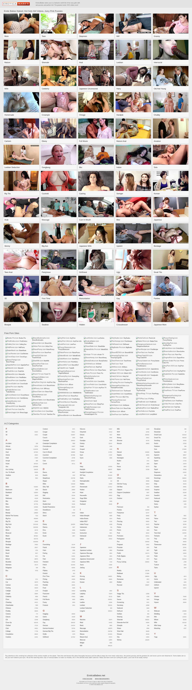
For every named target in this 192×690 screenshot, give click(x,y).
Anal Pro (20, 387)
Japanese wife (84, 562)
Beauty (8, 513)
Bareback (9, 492)
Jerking (82, 567)
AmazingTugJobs (116, 357)
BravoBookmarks (37, 340)
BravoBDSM (129, 352)
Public (119, 553)
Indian (82, 513)
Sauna (119, 599)
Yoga (155, 637)
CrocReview (24, 353)
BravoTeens (102, 370)
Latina (82, 599)
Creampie (46, 440)
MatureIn (20, 368)
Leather (82, 602)
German (45, 625)
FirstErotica (23, 341)
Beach (8, 510)
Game (45, 617)
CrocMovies (154, 372)
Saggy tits (120, 593)
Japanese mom (85, 556)
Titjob (156, 553)
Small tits (157, 437)
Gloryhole (83, 432)
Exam (45, 536)
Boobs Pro (22, 338)
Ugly (155, 576)
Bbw (7, 504)
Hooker (82, 489)
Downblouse (47, 510)
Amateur (8, 449)
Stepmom (157, 472)
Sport (156, 463)
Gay (44, 622)
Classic (8, 617)
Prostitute (120, 550)
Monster (119, 440)
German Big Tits (48, 631)
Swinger (156, 501)
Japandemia (155, 369)
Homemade (83, 487)
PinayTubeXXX (142, 357)
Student (156, 487)
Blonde (8, 539)
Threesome (157, 544)
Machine (82, 619)
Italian (82, 539)
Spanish (156, 455)
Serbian (119, 614)
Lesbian (82, 605)
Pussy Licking (121, 562)
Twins (156, 567)
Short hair (120, 631)
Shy (118, 637)
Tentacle (157, 536)
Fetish (45, 565)
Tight (155, 550)
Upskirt (156, 588)
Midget (82, 643)
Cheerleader (9, 605)
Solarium (157, 446)
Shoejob (119, 625)
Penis (119, 518)
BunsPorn (48, 352)
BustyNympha (89, 378)
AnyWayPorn (167, 345)
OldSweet (126, 344)
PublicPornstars (89, 409)
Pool (118, 533)
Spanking (157, 458)
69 (6, 432)
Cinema (8, 614)
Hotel (81, 492)
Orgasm (119, 489)
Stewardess (158, 475)
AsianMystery (10, 403)
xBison (71, 384)
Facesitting (46, 544)
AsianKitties (128, 394)
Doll (44, 495)
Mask (81, 625)
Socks (156, 443)
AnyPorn (72, 338)
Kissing (82, 576)
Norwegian (120, 458)
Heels (82, 478)
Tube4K (71, 368)
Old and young (122, 484)
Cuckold (45, 449)
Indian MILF (84, 521)
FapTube (177, 407)
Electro (45, 527)
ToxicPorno (127, 361)
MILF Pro (126, 397)
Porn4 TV (47, 374)
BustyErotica (103, 361)
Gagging (45, 614)
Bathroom (9, 498)
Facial (45, 547)
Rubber (119, 582)
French (45, 596)
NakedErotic (76, 355)
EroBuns (177, 387)
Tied (155, 547)
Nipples (119, 455)
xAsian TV (100, 354)
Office (119, 478)
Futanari (45, 605)
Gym (81, 455)
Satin (118, 596)
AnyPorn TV (102, 387)
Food (44, 588)
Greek (82, 446)
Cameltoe (9, 579)
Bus (7, 570)
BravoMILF (75, 365)
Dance (45, 472)
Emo (44, 530)
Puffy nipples (121, 556)
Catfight (8, 591)
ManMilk (46, 361)
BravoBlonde (77, 415)
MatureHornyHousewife (144, 385)
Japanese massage (86, 553)
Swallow (156, 492)
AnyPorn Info (77, 341)
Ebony (45, 524)
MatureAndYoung (89, 398)
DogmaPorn (180, 357)
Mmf (118, 432)
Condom (8, 637)
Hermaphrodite (84, 481)
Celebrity (8, 596)
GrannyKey (75, 376)
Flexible (45, 585)
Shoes (119, 628)
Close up (9, 622)
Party (118, 515)
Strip (155, 484)
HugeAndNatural (63, 373)
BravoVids (48, 343)
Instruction (83, 533)
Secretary (120, 605)
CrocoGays (23, 357)
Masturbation (84, 631)
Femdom (45, 562)
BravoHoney (103, 357)
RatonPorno (76, 352)
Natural (119, 452)
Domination (46, 498)
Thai (155, 539)
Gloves (82, 435)
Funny (45, 602)
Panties (119, 510)
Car (7, 582)
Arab (7, 458)
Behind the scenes (12, 515)
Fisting (45, 579)
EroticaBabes (88, 343)
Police (119, 527)
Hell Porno (126, 379)
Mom (118, 435)
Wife (155, 622)
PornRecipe (154, 349)
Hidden (82, 484)
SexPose (125, 414)
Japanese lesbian (86, 550)
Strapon (156, 481)
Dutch (45, 515)
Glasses (82, 429)
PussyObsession (63, 349)
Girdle (45, 634)
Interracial (83, 536)
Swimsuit (157, 498)
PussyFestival (141, 380)
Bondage (8, 544)
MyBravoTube (36, 405)
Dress (45, 513)
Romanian (120, 579)
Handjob (82, 469)
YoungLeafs (154, 375)
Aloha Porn (49, 346)
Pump (119, 559)
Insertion (82, 530)
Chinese (8, 608)
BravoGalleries (37, 371)
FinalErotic (153, 402)
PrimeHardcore (167, 381)
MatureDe (22, 374)
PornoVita (74, 402)
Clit (7, 619)
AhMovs (124, 367)
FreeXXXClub (36, 357)
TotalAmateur (88, 393)
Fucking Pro (128, 382)
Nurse (119, 466)
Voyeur (156, 602)
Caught (8, 593)
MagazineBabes (37, 379)
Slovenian (157, 432)
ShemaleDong (62, 389)
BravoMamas (36, 397)
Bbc (7, 501)
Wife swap (157, 625)
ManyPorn (100, 404)
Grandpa (82, 440)
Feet (44, 559)
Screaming (120, 602)
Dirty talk (46, 487)
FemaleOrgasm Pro (90, 414)
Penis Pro (100, 373)
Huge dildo (83, 498)
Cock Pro (21, 409)
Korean (82, 582)
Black (7, 536)
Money (119, 437)
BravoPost (74, 396)
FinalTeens (179, 401)
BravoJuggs (24, 412)
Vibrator (156, 596)
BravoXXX (22, 406)
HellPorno (21, 347)
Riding (119, 576)
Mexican (82, 640)
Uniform (156, 585)
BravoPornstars (63, 412)
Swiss (156, 504)
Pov (118, 541)
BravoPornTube (37, 366)
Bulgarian (9, 567)
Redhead (120, 573)
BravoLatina (180, 351)
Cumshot (46, 455)
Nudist (119, 461)
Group (82, 452)
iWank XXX (127, 373)
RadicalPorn (155, 408)
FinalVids (21, 371)
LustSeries (100, 338)
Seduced (120, 608)
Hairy (81, 466)
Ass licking (9, 469)
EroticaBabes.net (16, 4)
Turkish (156, 565)
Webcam (157, 611)
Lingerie (82, 611)
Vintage (156, 599)
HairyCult (125, 376)
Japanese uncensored (87, 559)
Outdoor (119, 498)
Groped (82, 449)
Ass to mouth (10, 472)
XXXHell (98, 364)
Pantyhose (120, 513)
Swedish (157, 495)
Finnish (45, 573)
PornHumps (128, 341)
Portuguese (120, 539)
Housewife (83, 495)
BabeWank (22, 350)
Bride (7, 556)
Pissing (119, 524)
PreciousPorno (115, 402)
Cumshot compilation (50, 458)
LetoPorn (73, 344)
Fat (44, 556)
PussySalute (155, 361)
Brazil (7, 553)
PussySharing (167, 340)
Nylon (119, 469)
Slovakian (157, 429)
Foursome (46, 593)
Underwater (157, 582)
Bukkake (8, 565)
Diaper (45, 481)
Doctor (45, 489)
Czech (45, 463)
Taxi (155, 521)
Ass (7, 466)
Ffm (44, 567)
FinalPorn (178, 410)
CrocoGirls (101, 381)
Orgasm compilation (123, 492)
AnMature (126, 405)
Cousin (45, 437)
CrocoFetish (102, 384)
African (8, 446)
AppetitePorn (25, 365)
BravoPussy (50, 349)
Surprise (156, 489)
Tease (156, 527)
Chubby (8, 611)
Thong (156, 541)
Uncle (156, 579)
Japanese (83, 547)
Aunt (7, 478)
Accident (8, 443)
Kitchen (82, 579)
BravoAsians (51, 385)
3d (6, 435)
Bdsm (7, 507)
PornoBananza (141, 366)
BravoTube (48, 391)
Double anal (46, 504)
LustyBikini (153, 414)
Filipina (45, 570)
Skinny (119, 640)
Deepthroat (46, 478)
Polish (119, 530)
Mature (82, 634)
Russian (119, 585)
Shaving (119, 617)
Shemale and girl (122, 622)
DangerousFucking (169, 397)
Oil (118, 481)
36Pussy (47, 388)
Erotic (45, 533)
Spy (155, 466)
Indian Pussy (84, 524)
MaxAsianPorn (63, 381)
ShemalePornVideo (117, 387)
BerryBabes (180, 384)
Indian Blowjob (84, 515)
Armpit (8, 461)
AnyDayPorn (181, 371)
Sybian (156, 507)
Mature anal (84, 637)
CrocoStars (49, 411)
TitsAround (127, 391)
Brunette (8, 562)
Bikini (7, 530)
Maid (81, 622)
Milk (118, 429)
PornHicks (74, 362)
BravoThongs (10, 362)
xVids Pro (178, 404)
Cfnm (7, 599)
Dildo (44, 484)
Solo (155, 449)
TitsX (121, 364)
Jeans (82, 565)
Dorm (44, 501)
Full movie (46, 599)
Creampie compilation (50, 443)
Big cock (9, 524)
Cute (44, 461)
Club (7, 628)
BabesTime (153, 341)
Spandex (157, 452)
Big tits (8, 527)
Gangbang (46, 619)
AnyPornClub (141, 390)
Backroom (9, 489)
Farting (45, 553)
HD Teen (82, 475)
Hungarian (83, 501)
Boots (7, 547)
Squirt (156, 469)
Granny (82, 443)
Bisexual (8, 533)
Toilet (156, 556)
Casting (8, 588)
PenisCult (152, 338)
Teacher (156, 524)
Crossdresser (47, 446)
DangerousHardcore (143, 346)
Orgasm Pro (129, 370)
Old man (119, 487)
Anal (7, 452)
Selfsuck (120, 611)
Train (155, 562)
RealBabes (22, 377)
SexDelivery (24, 398)
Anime (8, 455)
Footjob (45, 591)
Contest (45, 429)
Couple (45, 435)
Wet (155, 617)
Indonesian (83, 527)
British (8, 559)
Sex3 (95, 401)
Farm (44, 550)
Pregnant (120, 544)
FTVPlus (151, 399)
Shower (119, 634)
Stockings (157, 478)
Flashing (45, 582)
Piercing (119, 521)
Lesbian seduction (86, 608)
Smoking (157, 440)
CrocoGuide (24, 383)
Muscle (119, 443)
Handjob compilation (86, 472)
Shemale (120, 619)
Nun (118, 463)
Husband (83, 504)
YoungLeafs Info (63, 407)
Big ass (8, 518)
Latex (81, 596)
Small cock (158, 435)
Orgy (118, 495)
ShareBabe (101, 346)
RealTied (99, 367)
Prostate (119, 547)
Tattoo (156, 518)
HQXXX (45, 408)
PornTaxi (151, 352)
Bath (7, 495)
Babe (7, 487)
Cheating (8, 602)
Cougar (45, 432)
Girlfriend (46, 637)
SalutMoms (75, 359)
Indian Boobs (84, 518)
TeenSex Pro (51, 414)
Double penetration (49, 507)
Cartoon (8, 585)
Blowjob (8, 541)
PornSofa (152, 411)
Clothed (8, 625)
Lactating (83, 591)
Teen (155, 530)
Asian (7, 463)
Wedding (157, 614)
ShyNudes (126, 338)
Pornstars (120, 536)
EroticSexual (155, 405)
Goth (81, 437)
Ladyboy (82, 593)
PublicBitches (10, 392)
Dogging (45, 492)
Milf (81, 645)
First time (46, 576)
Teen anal (157, 533)
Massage (83, 628)
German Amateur (48, 628)
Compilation (9, 634)
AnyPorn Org (51, 382)
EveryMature (25, 395)
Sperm (156, 461)
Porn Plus (178, 354)
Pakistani (120, 507)
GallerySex (23, 344)
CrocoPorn (22, 380)
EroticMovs (180, 348)
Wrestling (157, 628)
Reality (119, 570)
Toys (155, 559)
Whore (156, 619)
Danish (45, 475)
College (8, 631)
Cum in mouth (47, 452)
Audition (8, 475)
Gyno (81, 458)
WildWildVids (77, 393)
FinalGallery (76, 399)
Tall (155, 515)
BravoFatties (51, 400)
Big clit (8, 521)
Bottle (7, 550)
